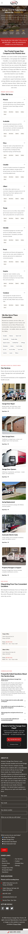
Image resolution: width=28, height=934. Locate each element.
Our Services (18, 859)
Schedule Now (19, 863)
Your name (4, 795)
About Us (4, 861)
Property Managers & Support (11, 567)
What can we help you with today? (11, 817)
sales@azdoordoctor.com (10, 897)
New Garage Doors (8, 436)
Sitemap (17, 865)
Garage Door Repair (8, 404)
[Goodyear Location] (14, 300)
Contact (17, 861)
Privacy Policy (17, 924)
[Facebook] (2, 908)
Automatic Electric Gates (10, 535)
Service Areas (6, 863)
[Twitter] (12, 908)
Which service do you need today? (11, 835)
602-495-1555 (9, 641)
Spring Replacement (8, 502)
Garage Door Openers (9, 469)
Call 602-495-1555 (15, 739)
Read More (4, 411)
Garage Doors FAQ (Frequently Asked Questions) (7, 870)
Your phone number (6, 810)
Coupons (4, 865)
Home (4, 859)
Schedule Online (14, 744)
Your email (4, 803)
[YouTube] (7, 908)
